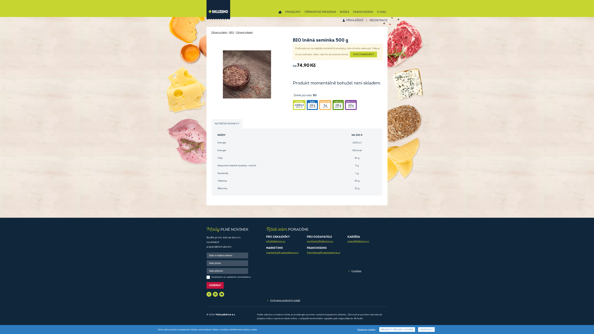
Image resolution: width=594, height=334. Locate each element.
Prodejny (293, 12)
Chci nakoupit (363, 54)
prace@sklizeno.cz (358, 241)
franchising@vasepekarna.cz (323, 253)
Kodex (344, 12)
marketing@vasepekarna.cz (282, 253)
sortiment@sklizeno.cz (320, 241)
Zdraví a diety (219, 32)
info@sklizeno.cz (275, 241)
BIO (231, 32)
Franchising (363, 12)
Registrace (378, 20)
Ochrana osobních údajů (285, 300)
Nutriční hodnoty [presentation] (227, 124)
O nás (381, 12)
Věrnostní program (320, 12)
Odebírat (215, 285)
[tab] (227, 124)
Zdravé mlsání (244, 32)
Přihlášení (354, 20)
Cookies (356, 271)
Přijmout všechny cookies (397, 330)
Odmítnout (426, 330)
